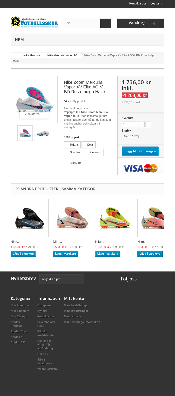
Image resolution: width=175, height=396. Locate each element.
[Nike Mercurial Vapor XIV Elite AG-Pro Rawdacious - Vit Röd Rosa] (72, 218)
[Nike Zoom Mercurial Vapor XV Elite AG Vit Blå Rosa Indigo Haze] (25, 133)
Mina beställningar (76, 305)
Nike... (15, 241)
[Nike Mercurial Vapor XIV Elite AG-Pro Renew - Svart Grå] (30, 218)
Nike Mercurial (20, 305)
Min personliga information (82, 322)
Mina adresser (73, 316)
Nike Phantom (20, 310)
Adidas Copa (19, 331)
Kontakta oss (137, 3)
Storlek (127, 130)
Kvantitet (127, 118)
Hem (19, 39)
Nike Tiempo (19, 316)
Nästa (54, 133)
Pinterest (95, 152)
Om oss (42, 354)
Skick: (68, 101)
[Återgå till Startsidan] (15, 55)
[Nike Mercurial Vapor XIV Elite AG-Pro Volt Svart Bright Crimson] (114, 218)
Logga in (156, 3)
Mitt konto (74, 298)
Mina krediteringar (76, 310)
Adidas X (17, 337)
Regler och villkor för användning (45, 344)
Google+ (74, 152)
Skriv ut (75, 162)
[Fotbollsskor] (34, 22)
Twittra (73, 144)
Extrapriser (44, 305)
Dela (89, 144)
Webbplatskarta (47, 369)
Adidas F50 (18, 342)
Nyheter (42, 310)
